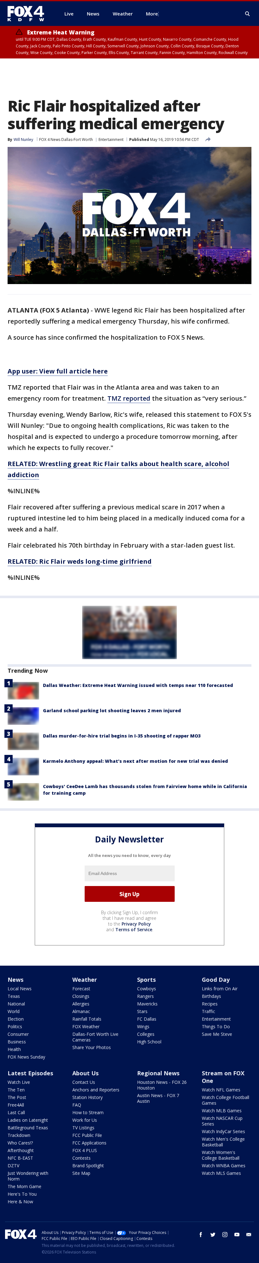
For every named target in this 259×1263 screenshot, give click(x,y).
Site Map (81, 1173)
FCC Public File (87, 1135)
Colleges (145, 1034)
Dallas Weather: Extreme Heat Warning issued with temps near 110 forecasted (138, 685)
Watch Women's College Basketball (220, 1155)
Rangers (145, 996)
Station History (87, 1097)
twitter (213, 1235)
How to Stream (88, 1112)
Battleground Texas (28, 1128)
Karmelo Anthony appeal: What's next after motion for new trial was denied (135, 761)
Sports (146, 979)
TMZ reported (128, 398)
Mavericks (147, 1004)
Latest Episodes (30, 1073)
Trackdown (19, 1135)
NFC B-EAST (20, 1158)
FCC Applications (89, 1143)
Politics (15, 1026)
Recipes (210, 1004)
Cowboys (146, 989)
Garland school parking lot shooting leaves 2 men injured (112, 710)
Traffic (208, 1011)
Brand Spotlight (88, 1166)
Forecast (81, 989)
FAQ (76, 1105)
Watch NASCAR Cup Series (222, 1121)
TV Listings (83, 1128)
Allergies (80, 1004)
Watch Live (19, 1082)
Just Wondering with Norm (28, 1176)
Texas (14, 996)
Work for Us (84, 1120)
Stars (142, 1011)
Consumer (18, 1034)
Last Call (16, 1112)
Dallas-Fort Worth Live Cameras (95, 1037)
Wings (143, 1026)
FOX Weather (85, 1026)
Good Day (216, 979)
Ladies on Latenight (28, 1120)
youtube (237, 1235)
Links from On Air (220, 989)
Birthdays (211, 996)
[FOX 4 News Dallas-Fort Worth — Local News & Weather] (28, 13)
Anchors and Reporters (95, 1090)
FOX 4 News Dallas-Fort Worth (66, 139)
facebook (201, 1235)
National (16, 1004)
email (249, 1235)
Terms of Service (133, 929)
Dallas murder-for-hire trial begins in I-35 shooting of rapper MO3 (122, 736)
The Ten (16, 1090)
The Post (17, 1097)
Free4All (16, 1105)
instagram (225, 1235)
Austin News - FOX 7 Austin (158, 1098)
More (152, 13)
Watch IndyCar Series (223, 1131)
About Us (85, 1073)
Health (14, 1049)
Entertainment (111, 139)
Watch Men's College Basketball (223, 1142)
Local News (20, 989)
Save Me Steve (217, 1034)
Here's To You (22, 1194)
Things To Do (216, 1026)
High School (149, 1042)
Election (16, 1019)
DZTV (13, 1166)
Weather (84, 979)
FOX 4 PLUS (84, 1150)
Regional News (158, 1073)
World (14, 1011)
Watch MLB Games (222, 1111)
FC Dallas (146, 1019)
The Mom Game (24, 1186)
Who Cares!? (20, 1143)
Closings (80, 996)
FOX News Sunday (26, 1057)
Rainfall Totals (86, 1019)
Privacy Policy (136, 924)
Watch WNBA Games (223, 1166)
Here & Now (20, 1202)
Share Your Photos (91, 1047)
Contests (81, 1158)
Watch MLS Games (221, 1173)
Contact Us (83, 1082)
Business (17, 1042)
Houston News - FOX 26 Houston (162, 1085)
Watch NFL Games (221, 1090)
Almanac (81, 1011)
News (15, 979)
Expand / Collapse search (247, 14)
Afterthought (21, 1150)
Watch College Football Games (225, 1100)
